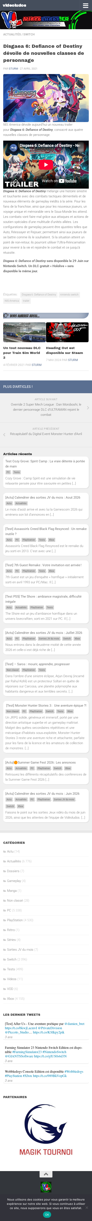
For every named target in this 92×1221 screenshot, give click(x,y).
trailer (26, 300)
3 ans (9, 1037)
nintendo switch (69, 294)
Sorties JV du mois (49, 638)
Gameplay (14, 881)
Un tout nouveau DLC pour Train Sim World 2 (22, 352)
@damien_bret (74, 1023)
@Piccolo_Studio (17, 1032)
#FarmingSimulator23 (27, 1051)
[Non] (87, 1207)
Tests (17, 472)
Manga (12, 891)
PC (8, 472)
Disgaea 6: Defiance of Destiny (39, 294)
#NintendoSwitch (54, 1051)
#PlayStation (13, 1075)
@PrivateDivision (50, 1028)
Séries (11, 940)
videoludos (14, 5)
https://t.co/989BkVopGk (50, 1075)
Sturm (13, 68)
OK (47, 1214)
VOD (10, 989)
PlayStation (29, 539)
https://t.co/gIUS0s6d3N (50, 1056)
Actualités (12, 34)
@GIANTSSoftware (19, 1056)
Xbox (51, 539)
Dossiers (13, 871)
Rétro (11, 930)
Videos (11, 979)
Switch (29, 34)
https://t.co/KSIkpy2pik (48, 1032)
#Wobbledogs (74, 1071)
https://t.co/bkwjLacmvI (21, 1028)
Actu (9, 503)
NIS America (12, 300)
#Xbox (27, 1075)
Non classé (13, 670)
